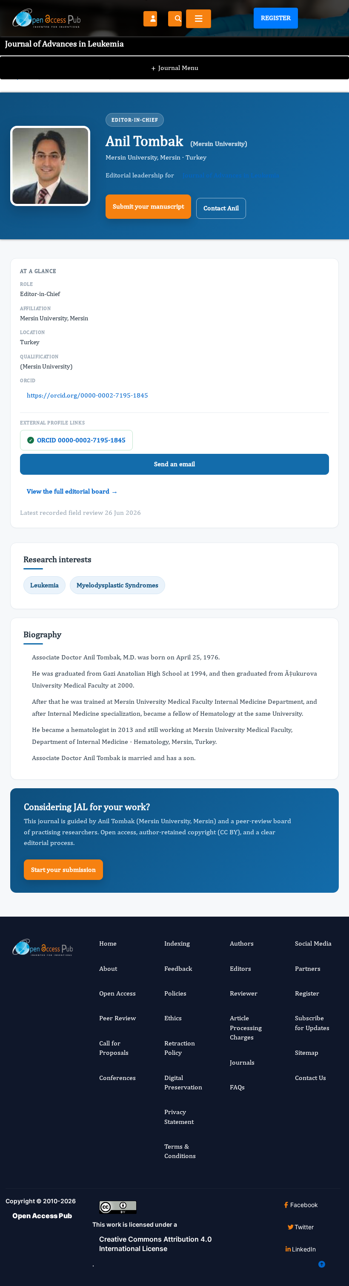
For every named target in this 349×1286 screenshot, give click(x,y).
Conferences (117, 1078)
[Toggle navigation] (198, 18)
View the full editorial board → (72, 491)
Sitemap (306, 1052)
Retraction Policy (179, 1048)
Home (108, 943)
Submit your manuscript (148, 206)
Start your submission (63, 869)
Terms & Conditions (180, 1151)
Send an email (174, 464)
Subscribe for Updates (312, 1022)
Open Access (117, 993)
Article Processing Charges (246, 1027)
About (108, 968)
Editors (240, 968)
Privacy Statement (179, 1116)
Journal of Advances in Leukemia (231, 175)
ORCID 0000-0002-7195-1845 (77, 440)
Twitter (304, 1227)
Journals (242, 1062)
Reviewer (243, 993)
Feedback (178, 968)
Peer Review (117, 1018)
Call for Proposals (114, 1048)
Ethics (173, 1018)
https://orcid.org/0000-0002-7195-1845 (87, 395)
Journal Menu (174, 68)
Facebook (304, 1204)
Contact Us (310, 1078)
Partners (307, 968)
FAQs (237, 1087)
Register (276, 18)
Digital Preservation (183, 1082)
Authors (242, 943)
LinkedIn (304, 1249)
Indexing (177, 943)
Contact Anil (221, 208)
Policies (175, 993)
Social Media (313, 943)
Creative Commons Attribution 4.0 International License (155, 1244)
